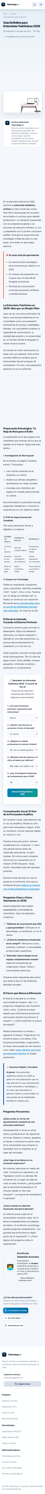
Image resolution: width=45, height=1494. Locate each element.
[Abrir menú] (41, 4)
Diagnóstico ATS (9, 1406)
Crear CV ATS (8, 1412)
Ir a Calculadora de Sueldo (17, 1310)
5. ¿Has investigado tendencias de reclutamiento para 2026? (22, 775)
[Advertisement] (22, 64)
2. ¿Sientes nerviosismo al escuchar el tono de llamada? (21, 726)
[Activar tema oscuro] (34, 4)
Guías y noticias (9, 1443)
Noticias (13, 14)
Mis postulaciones (10, 1418)
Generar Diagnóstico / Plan (22, 792)
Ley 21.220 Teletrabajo (12, 1468)
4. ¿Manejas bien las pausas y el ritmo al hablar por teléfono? (22, 758)
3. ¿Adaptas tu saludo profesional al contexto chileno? (22, 742)
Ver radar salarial (14, 1318)
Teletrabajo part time (15, 1325)
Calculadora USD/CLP (11, 1431)
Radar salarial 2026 (10, 1437)
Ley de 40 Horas (9, 1462)
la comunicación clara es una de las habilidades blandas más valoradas (21, 607)
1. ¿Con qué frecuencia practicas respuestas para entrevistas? (19, 709)
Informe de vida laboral (12, 1473)
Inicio (5, 14)
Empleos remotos (10, 1401)
